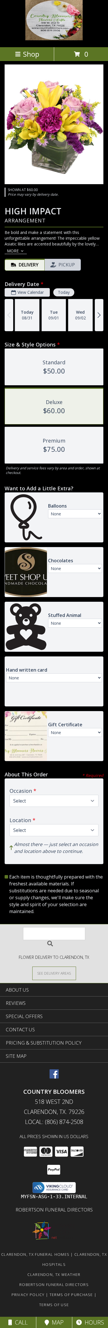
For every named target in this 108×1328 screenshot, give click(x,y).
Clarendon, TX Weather (53, 1274)
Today (64, 292)
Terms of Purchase (71, 1294)
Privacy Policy (28, 1294)
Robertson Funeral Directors (54, 1209)
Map (56, 1322)
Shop (31, 54)
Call (20, 1322)
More (13, 251)
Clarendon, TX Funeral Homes (35, 1254)
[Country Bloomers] (54, 38)
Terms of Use (54, 1304)
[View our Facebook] (54, 1076)
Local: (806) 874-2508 (54, 1122)
